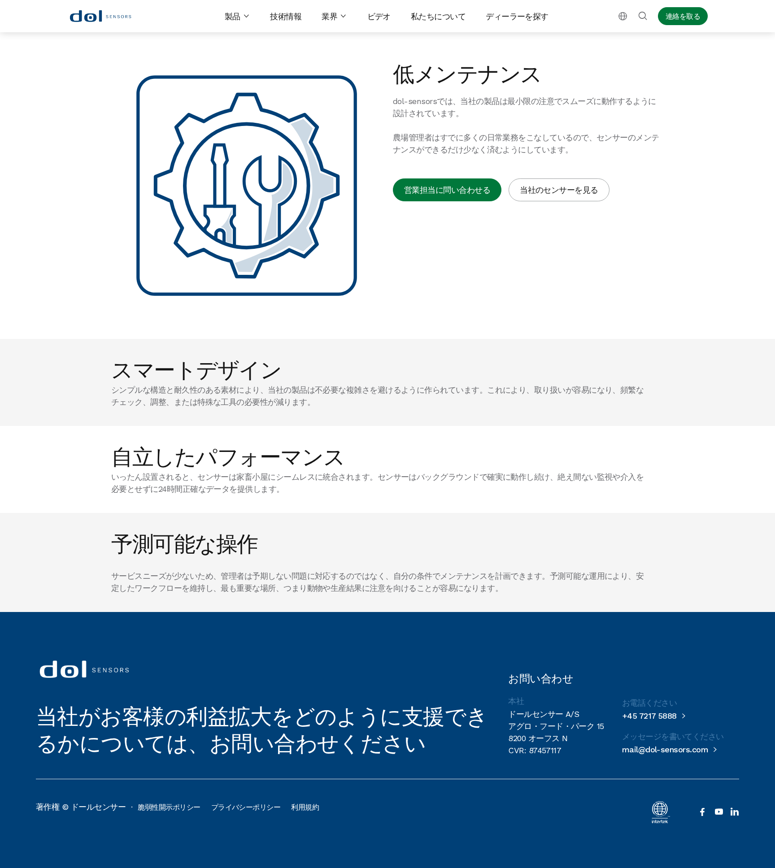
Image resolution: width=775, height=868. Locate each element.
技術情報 (285, 16)
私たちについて (438, 16)
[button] (237, 16)
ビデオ (379, 16)
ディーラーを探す (517, 16)
